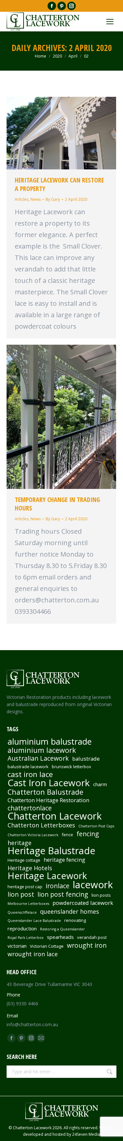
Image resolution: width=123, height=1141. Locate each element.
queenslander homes (69, 911)
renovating (75, 920)
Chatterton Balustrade (45, 792)
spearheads (60, 937)
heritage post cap (25, 887)
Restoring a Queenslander (62, 929)
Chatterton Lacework (55, 816)
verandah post (92, 937)
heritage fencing (64, 859)
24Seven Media (86, 1134)
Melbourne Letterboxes (28, 903)
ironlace (58, 886)
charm (100, 784)
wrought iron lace (33, 954)
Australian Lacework (38, 758)
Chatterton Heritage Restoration (48, 800)
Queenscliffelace (22, 912)
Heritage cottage (24, 860)
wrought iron (87, 945)
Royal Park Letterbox (26, 937)
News (36, 199)
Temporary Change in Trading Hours (57, 503)
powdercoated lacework (82, 903)
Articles (22, 199)
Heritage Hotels (30, 868)
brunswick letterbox (71, 766)
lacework (93, 884)
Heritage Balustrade (51, 850)
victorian (17, 945)
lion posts (101, 895)
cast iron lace (30, 774)
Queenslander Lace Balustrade (34, 920)
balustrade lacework (28, 766)
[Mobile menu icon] (109, 21)
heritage (19, 842)
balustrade (86, 758)
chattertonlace (30, 808)
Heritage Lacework (47, 875)
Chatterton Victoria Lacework (33, 835)
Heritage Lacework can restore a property (59, 184)
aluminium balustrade (50, 741)
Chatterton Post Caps (96, 826)
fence (67, 835)
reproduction (22, 928)
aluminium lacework (42, 750)
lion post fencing (62, 894)
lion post (21, 894)
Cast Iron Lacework (49, 782)
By (53, 199)
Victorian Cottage (47, 946)
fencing (87, 834)
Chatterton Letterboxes (41, 825)
